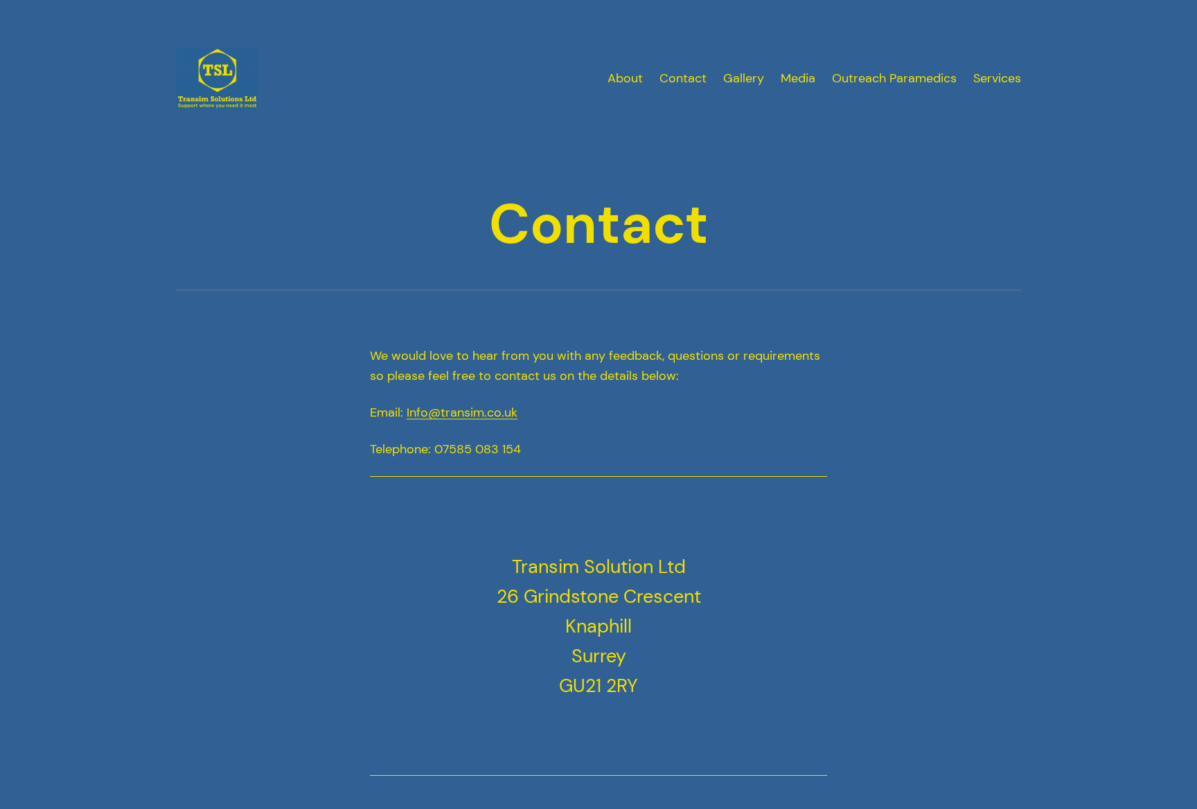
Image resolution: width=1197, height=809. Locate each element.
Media (798, 78)
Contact (683, 78)
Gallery (743, 78)
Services (997, 78)
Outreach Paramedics (894, 78)
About (625, 78)
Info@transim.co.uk (462, 412)
